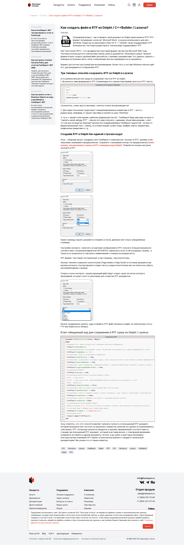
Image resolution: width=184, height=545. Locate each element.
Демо (149, 5)
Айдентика (88, 498)
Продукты (58, 5)
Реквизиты (77, 533)
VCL (63, 448)
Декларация (63, 533)
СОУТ (51, 533)
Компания (99, 5)
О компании (89, 495)
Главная (33, 15)
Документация (35, 501)
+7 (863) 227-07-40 (146, 501)
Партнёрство (90, 505)
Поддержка (84, 5)
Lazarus (81, 448)
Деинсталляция (35, 505)
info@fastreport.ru (146, 478)
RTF (108, 448)
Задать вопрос (63, 498)
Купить (71, 5)
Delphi (101, 448)
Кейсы (111, 5)
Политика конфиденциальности (66, 539)
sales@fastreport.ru (146, 493)
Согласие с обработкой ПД (40, 539)
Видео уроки (62, 505)
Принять (148, 526)
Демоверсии (34, 498)
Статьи (43, 15)
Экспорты (71, 448)
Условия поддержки (65, 495)
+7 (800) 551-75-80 (146, 497)
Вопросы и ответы (65, 501)
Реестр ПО (34, 533)
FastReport (91, 448)
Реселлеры (88, 501)
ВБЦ (44, 533)
